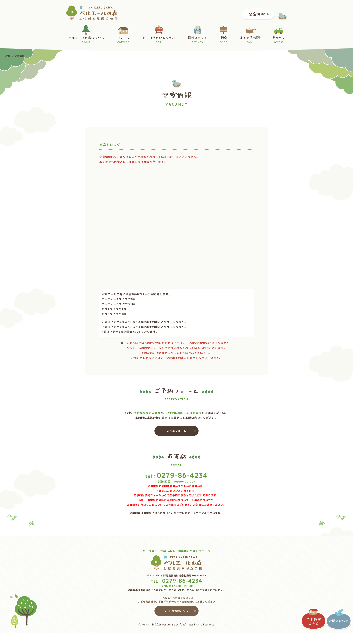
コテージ (123, 40)
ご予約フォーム (176, 431)
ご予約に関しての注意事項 (184, 413)
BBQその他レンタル (158, 40)
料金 (223, 40)
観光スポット (197, 40)
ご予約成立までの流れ (145, 413)
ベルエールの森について (86, 40)
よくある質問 (249, 40)
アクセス (278, 40)
